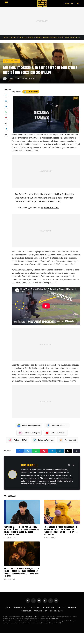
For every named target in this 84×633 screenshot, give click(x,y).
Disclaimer (26, 611)
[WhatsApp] (6, 112)
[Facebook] (6, 95)
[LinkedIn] (6, 106)
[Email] (6, 123)
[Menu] (6, 2)
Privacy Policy (40, 611)
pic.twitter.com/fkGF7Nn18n (47, 201)
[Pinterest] (6, 118)
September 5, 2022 (50, 207)
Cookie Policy (56, 611)
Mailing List (48, 608)
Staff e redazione (32, 608)
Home (7, 608)
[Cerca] (78, 3)
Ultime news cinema (11, 61)
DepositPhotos (54, 618)
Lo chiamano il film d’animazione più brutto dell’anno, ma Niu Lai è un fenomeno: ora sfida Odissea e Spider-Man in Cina (61, 531)
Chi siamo (17, 608)
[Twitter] (6, 101)
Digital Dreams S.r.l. (33, 616)
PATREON (69, 3)
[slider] (43, 131)
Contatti (61, 608)
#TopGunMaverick (65, 194)
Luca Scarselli (15, 78)
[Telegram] (6, 129)
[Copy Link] (6, 134)
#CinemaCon (28, 198)
